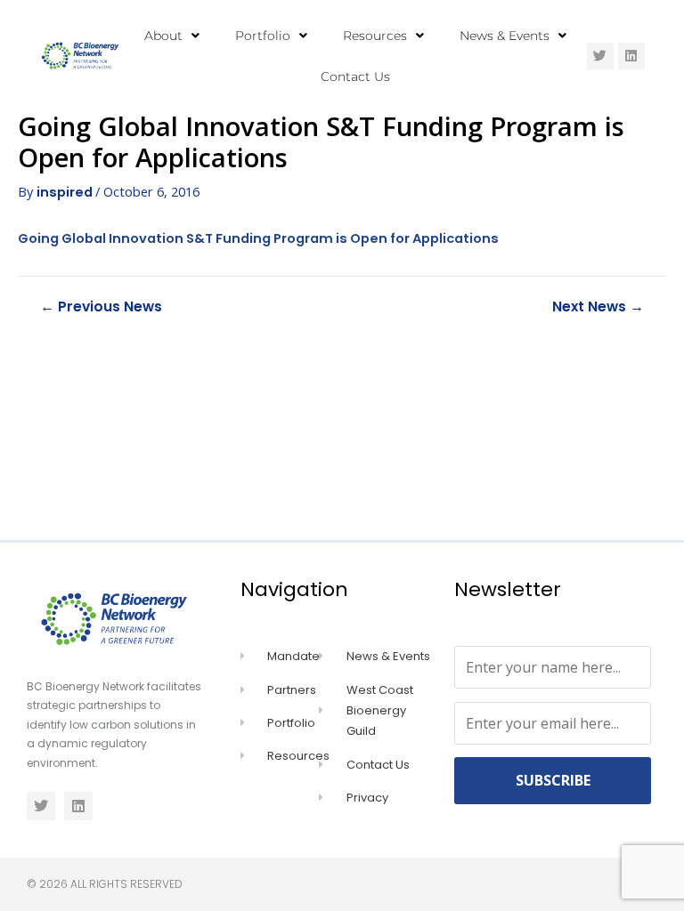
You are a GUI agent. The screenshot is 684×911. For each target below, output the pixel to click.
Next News (598, 307)
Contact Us (355, 77)
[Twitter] (600, 56)
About (163, 36)
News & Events (505, 36)
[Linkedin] (631, 56)
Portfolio (262, 36)
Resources (375, 36)
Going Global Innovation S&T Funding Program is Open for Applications (258, 238)
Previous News (101, 307)
